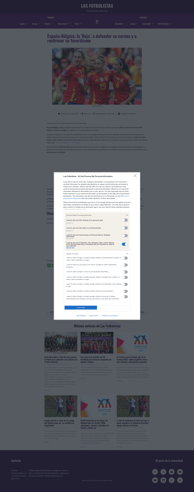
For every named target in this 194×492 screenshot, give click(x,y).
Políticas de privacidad (110, 315)
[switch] (125, 220)
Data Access (93, 315)
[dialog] (97, 246)
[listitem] (97, 215)
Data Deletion (81, 315)
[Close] (136, 176)
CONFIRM (81, 307)
